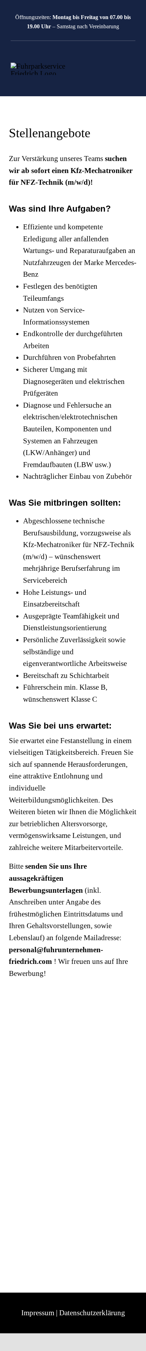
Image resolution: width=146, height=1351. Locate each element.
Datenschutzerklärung (92, 1313)
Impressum (37, 1313)
